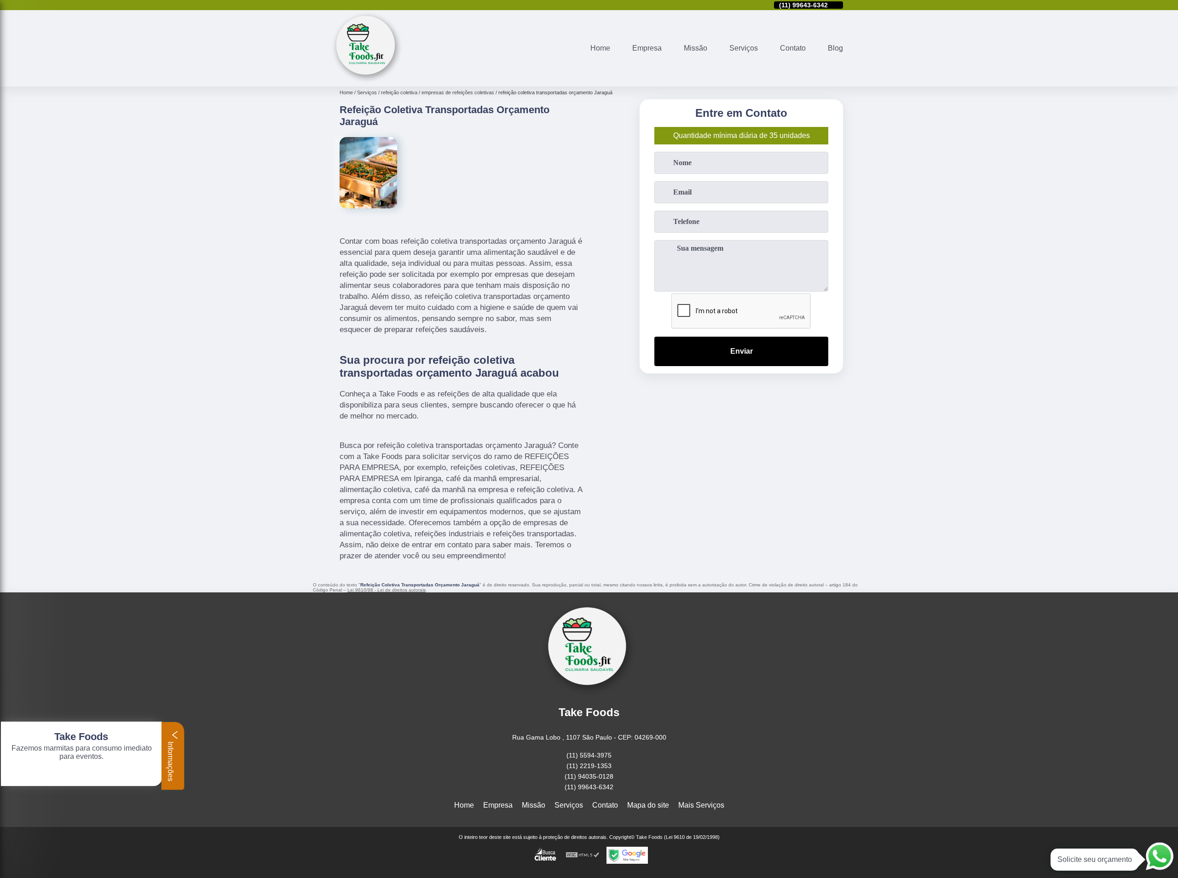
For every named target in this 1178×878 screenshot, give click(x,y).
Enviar (741, 351)
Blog (835, 48)
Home (600, 48)
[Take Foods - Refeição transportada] (367, 81)
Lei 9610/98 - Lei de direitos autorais (386, 589)
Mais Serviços (701, 805)
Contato (793, 48)
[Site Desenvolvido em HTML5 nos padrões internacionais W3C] (583, 855)
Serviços (743, 48)
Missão (695, 48)
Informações (170, 760)
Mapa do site (648, 805)
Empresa (647, 48)
